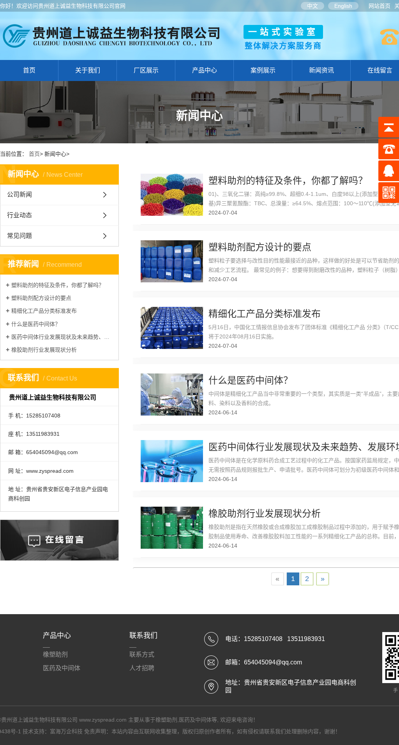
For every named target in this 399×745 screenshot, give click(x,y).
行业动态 (19, 215)
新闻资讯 (321, 70)
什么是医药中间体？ (35, 324)
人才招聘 (141, 668)
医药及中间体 (61, 668)
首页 (29, 70)
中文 (312, 6)
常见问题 (19, 235)
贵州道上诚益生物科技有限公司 (76, 6)
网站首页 (379, 6)
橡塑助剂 (55, 654)
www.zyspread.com (103, 720)
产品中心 (204, 70)
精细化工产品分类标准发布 (44, 311)
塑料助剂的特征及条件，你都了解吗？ (57, 285)
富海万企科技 (66, 731)
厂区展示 (146, 70)
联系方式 (141, 654)
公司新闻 (19, 194)
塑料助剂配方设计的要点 (41, 298)
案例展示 (263, 70)
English (343, 6)
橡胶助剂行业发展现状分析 (44, 350)
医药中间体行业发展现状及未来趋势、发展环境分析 (62, 337)
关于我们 (87, 70)
